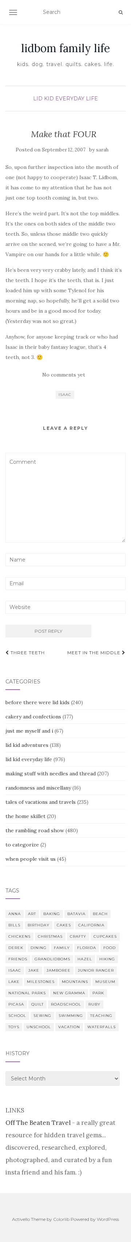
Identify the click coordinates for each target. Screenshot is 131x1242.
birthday (38, 925)
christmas (50, 936)
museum (105, 981)
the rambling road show (34, 830)
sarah (102, 150)
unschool (39, 1027)
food (109, 947)
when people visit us (30, 859)
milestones (41, 981)
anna (14, 913)
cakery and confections (33, 716)
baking (51, 913)
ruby (94, 1004)
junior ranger (96, 970)
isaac (65, 394)
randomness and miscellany (38, 787)
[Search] (121, 12)
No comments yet (63, 374)
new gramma (69, 993)
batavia (76, 913)
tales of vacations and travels (40, 802)
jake (33, 970)
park (98, 993)
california (91, 925)
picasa (16, 1004)
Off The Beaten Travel (38, 1123)
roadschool (66, 1004)
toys (13, 1027)
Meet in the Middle (94, 652)
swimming (71, 1015)
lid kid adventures (26, 745)
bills (14, 925)
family (62, 947)
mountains (75, 981)
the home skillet (25, 816)
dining (39, 947)
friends (17, 959)
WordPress (108, 1219)
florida (86, 947)
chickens (19, 936)
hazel (85, 959)
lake (14, 981)
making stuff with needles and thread (50, 773)
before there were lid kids (37, 702)
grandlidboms (52, 959)
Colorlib (61, 1219)
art (32, 913)
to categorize (22, 844)
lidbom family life (65, 48)
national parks (27, 993)
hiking (107, 959)
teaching (101, 1015)
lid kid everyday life (65, 98)
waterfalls (101, 1027)
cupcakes (105, 936)
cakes (64, 925)
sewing (42, 1015)
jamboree (59, 970)
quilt (37, 1004)
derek (15, 947)
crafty (78, 936)
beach (100, 913)
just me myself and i (29, 731)
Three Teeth (27, 652)
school (17, 1015)
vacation (69, 1027)
